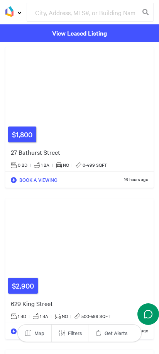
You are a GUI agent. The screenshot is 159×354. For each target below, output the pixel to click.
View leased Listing (79, 33)
